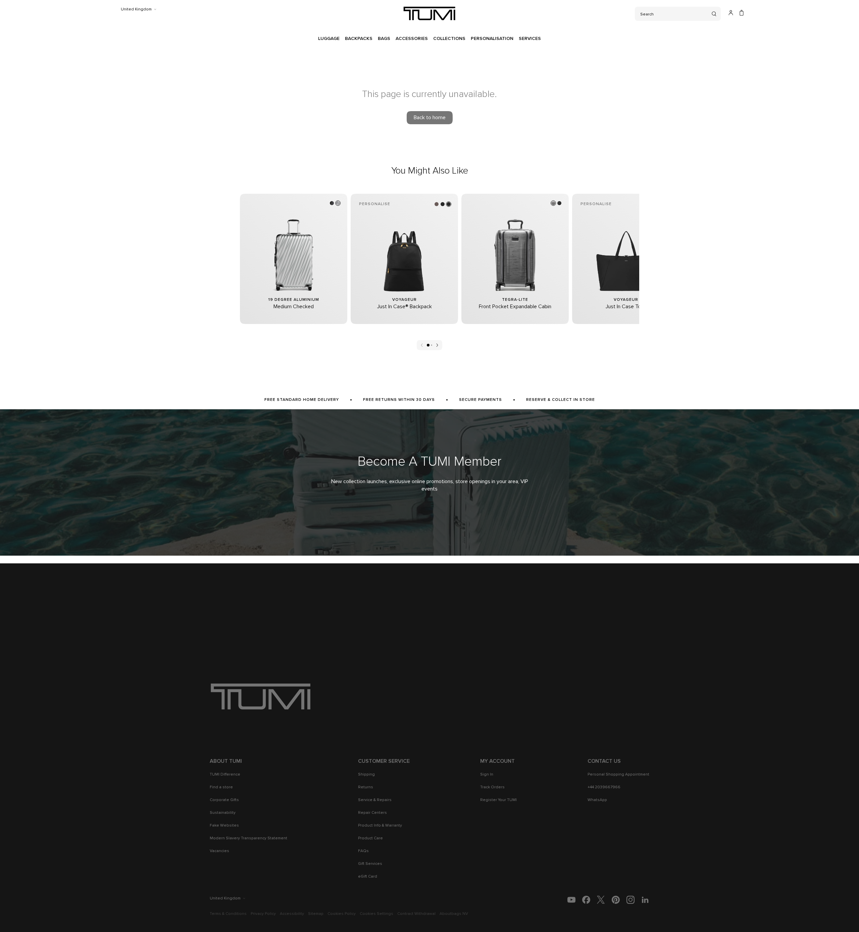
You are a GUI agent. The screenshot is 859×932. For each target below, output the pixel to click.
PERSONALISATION (492, 38)
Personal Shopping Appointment (618, 775)
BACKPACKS (358, 38)
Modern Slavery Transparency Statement (248, 838)
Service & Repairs (375, 800)
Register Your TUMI (498, 800)
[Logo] (429, 13)
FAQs (363, 851)
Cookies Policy (341, 914)
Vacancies (219, 851)
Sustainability (223, 813)
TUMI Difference (225, 775)
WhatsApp (597, 800)
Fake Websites (224, 826)
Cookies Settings (376, 914)
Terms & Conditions (228, 914)
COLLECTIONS (449, 38)
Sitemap (315, 914)
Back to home (430, 117)
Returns (365, 787)
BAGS (384, 38)
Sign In (486, 775)
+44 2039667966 (604, 787)
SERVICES (530, 38)
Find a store (221, 787)
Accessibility (292, 914)
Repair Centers (372, 813)
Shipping (366, 775)
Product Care (370, 838)
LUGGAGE (329, 38)
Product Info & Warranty (380, 826)
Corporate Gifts (224, 800)
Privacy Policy (263, 914)
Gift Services (370, 864)
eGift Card (367, 877)
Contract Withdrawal (416, 914)
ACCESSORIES (412, 38)
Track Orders (492, 787)
